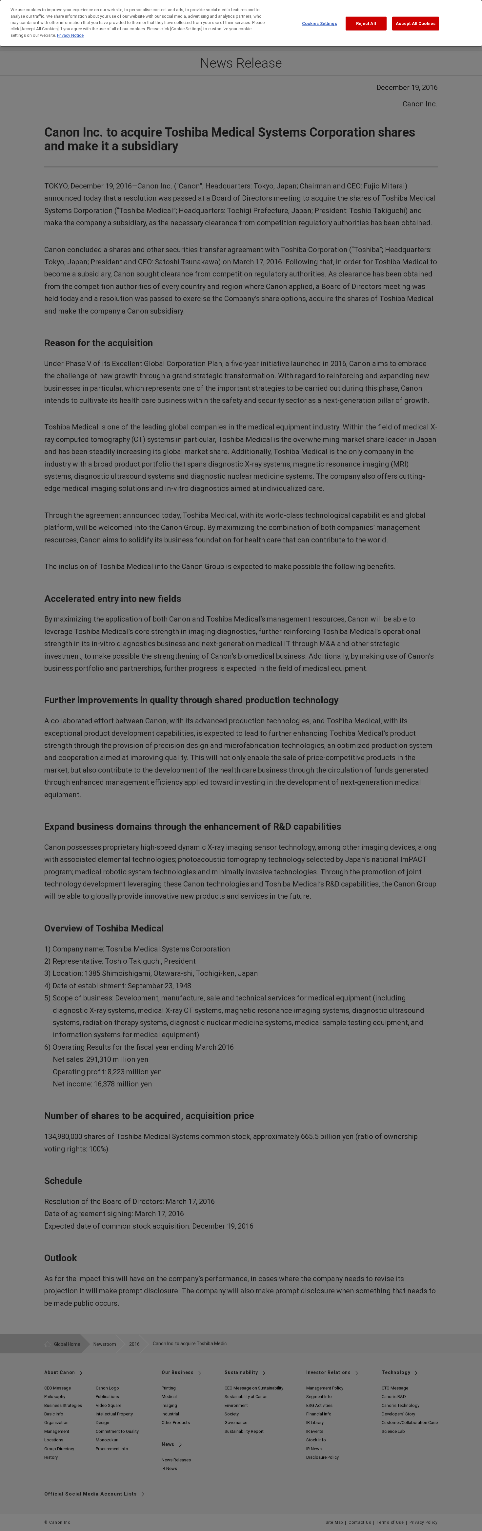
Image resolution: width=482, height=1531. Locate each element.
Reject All (366, 23)
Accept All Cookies (415, 23)
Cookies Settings (319, 23)
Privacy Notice (70, 35)
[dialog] (241, 23)
